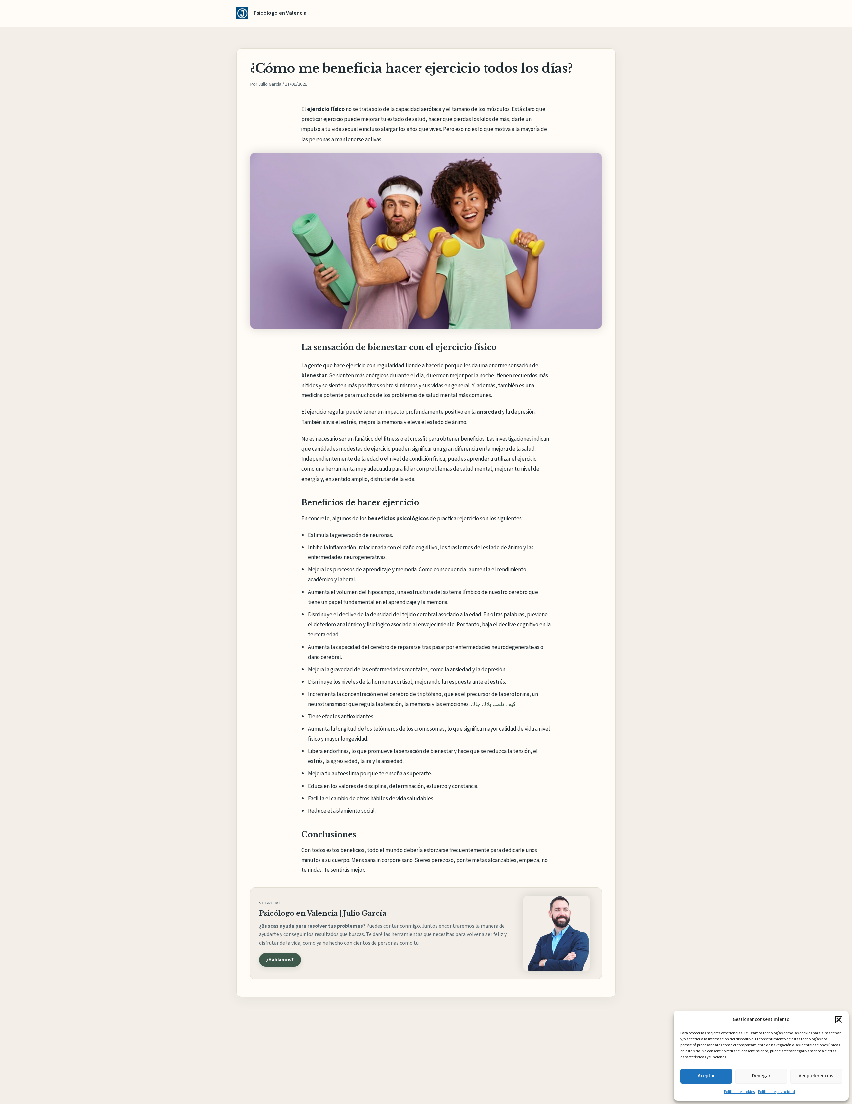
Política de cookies (739, 1092)
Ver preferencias (816, 1075)
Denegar (761, 1075)
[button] (838, 1019)
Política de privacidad (776, 1092)
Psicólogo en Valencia (280, 13)
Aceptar (706, 1075)
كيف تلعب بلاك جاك (493, 704)
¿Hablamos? (280, 959)
